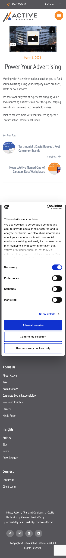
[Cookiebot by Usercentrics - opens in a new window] (47, 207)
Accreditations (10, 389)
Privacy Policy (12, 512)
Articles (7, 438)
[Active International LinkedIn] (38, 533)
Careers (7, 409)
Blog (5, 444)
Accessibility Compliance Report (37, 522)
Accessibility (12, 522)
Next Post (33, 164)
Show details (47, 313)
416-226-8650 (19, 4)
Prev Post (33, 142)
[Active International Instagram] (29, 533)
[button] (53, 4)
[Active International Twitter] (19, 533)
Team (5, 382)
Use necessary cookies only (33, 348)
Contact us (8, 480)
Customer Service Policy (32, 517)
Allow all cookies (33, 325)
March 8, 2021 (32, 57)
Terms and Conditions (33, 512)
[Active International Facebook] (10, 533)
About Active (10, 375)
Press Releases (10, 458)
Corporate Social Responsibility (19, 395)
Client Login (9, 486)
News (6, 451)
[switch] (57, 278)
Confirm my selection (33, 336)
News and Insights (13, 402)
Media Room (9, 416)
